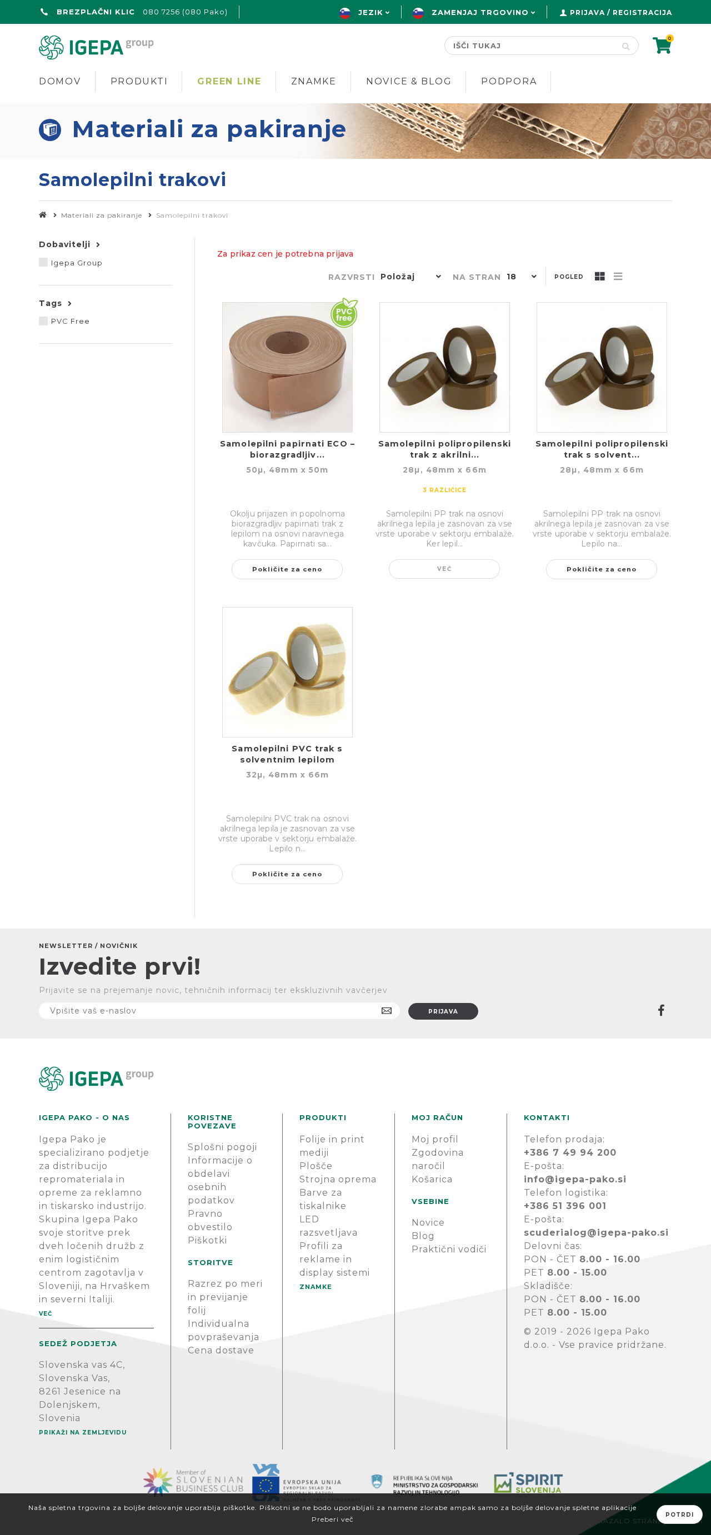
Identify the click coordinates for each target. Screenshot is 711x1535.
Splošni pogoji (222, 1147)
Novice (428, 1222)
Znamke (314, 81)
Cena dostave (221, 1350)
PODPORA (509, 81)
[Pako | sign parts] (355, 1078)
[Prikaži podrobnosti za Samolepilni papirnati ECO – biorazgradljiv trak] (287, 367)
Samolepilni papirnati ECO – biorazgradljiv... (287, 449)
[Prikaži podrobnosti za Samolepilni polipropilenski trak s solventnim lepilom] (602, 367)
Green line (229, 81)
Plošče (316, 1166)
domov (60, 81)
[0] (662, 49)
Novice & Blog (409, 81)
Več (444, 569)
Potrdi (679, 1514)
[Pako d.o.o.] (43, 215)
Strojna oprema (338, 1179)
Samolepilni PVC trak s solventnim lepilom (287, 754)
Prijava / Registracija (621, 12)
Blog (423, 1236)
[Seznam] (618, 277)
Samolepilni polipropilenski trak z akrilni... (445, 449)
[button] (408, 278)
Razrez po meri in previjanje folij (225, 1297)
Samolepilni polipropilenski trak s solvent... (602, 449)
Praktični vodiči (449, 1249)
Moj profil (435, 1139)
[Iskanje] (626, 45)
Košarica (432, 1179)
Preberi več (333, 1519)
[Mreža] (600, 277)
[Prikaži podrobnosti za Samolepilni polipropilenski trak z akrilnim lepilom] (444, 367)
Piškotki (207, 1240)
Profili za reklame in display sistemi (334, 1259)
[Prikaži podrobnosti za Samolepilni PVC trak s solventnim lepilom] (287, 672)
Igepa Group (77, 262)
